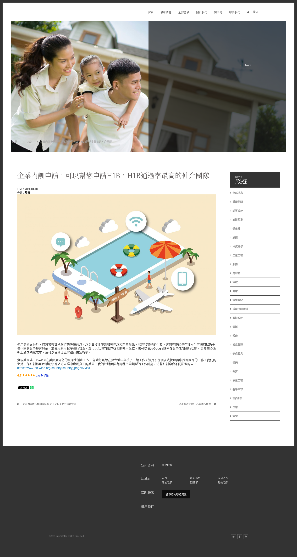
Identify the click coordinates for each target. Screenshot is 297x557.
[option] (148, 86)
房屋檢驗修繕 (240, 308)
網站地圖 (167, 464)
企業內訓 (41, 359)
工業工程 (238, 255)
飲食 (235, 416)
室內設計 (238, 398)
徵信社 (236, 228)
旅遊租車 (238, 219)
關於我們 (167, 482)
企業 (235, 407)
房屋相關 (238, 201)
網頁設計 (238, 210)
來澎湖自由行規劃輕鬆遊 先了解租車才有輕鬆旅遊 (49, 404)
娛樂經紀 (238, 300)
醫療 (235, 291)
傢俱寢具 (238, 353)
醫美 (235, 362)
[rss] (246, 536)
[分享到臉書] (239, 536)
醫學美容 (238, 389)
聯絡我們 (223, 482)
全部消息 (238, 192)
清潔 (235, 326)
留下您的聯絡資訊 (176, 494)
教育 (235, 371)
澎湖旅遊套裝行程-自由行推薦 (195, 404)
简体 (255, 11)
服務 (235, 264)
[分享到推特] (233, 536)
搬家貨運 (238, 344)
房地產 (236, 273)
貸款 (235, 282)
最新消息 (195, 478)
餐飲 (235, 335)
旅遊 (29, 141)
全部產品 (223, 478)
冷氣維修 (238, 246)
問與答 (194, 482)
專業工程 (238, 380)
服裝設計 (238, 317)
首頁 (14, 141)
